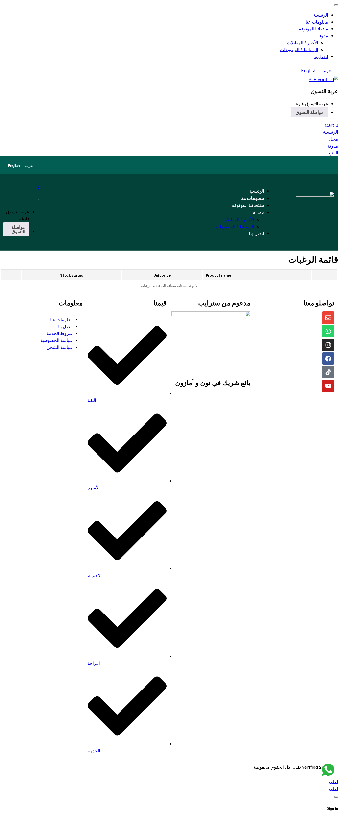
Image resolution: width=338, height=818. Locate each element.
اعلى (333, 781)
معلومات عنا (61, 319)
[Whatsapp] (328, 331)
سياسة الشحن (60, 347)
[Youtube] (328, 386)
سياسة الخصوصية (56, 340)
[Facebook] (328, 358)
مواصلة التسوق (310, 112)
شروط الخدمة (60, 333)
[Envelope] (328, 317)
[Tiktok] (328, 372)
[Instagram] (328, 345)
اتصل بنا (65, 326)
